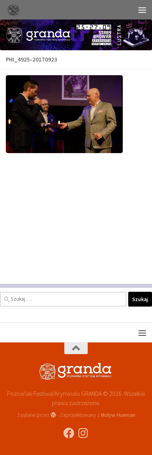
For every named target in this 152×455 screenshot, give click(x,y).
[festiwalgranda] (83, 433)
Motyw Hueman (118, 414)
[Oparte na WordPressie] (53, 415)
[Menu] (142, 9)
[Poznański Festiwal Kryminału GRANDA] (69, 433)
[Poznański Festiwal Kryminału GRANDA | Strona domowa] (15, 9)
